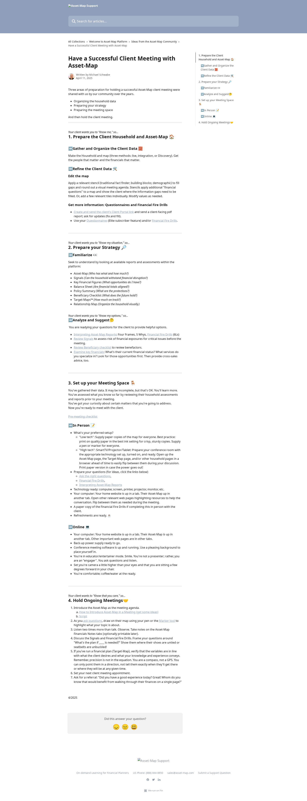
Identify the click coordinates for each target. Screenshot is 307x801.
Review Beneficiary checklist (92, 347)
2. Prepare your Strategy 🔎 (215, 81)
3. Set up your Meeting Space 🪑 (216, 102)
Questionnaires (97, 221)
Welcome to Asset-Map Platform (108, 41)
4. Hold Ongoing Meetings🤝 (216, 122)
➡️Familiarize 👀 (210, 87)
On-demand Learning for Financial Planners (102, 772)
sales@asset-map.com (180, 772)
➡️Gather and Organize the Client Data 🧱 (217, 67)
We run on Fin (155, 790)
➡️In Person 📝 (210, 110)
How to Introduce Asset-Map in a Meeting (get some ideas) (118, 612)
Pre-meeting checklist (82, 416)
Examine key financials (89, 352)
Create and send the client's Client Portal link (104, 212)
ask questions (92, 621)
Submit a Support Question (214, 772)
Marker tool (167, 621)
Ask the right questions (95, 476)
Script (83, 616)
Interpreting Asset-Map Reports (95, 334)
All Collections (76, 41)
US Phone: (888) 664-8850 (148, 772)
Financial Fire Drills (164, 221)
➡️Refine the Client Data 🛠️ (217, 75)
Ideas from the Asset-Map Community (154, 41)
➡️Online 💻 (208, 116)
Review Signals (83, 339)
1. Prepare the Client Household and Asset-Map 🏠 (216, 57)
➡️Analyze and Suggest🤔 (216, 94)
